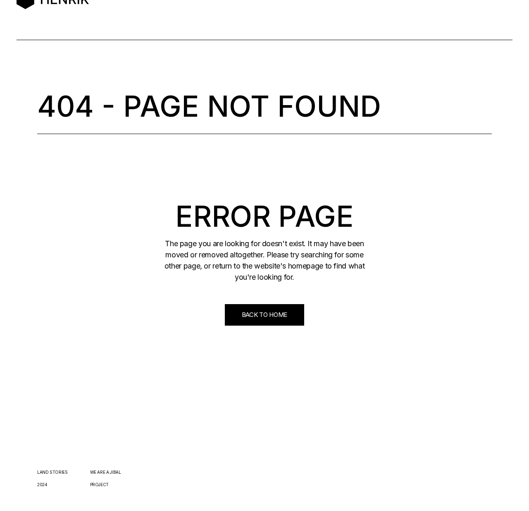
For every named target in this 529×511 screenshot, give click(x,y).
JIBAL (115, 472)
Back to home (264, 315)
